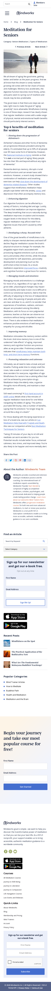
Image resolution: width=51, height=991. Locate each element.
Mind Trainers (9, 919)
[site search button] (29, 4)
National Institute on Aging (19, 155)
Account (7, 923)
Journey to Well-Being (12, 882)
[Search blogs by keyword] (44, 541)
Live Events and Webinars (13, 898)
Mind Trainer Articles (15, 682)
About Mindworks (10, 907)
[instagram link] (10, 851)
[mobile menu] (7, 13)
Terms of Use (37, 988)
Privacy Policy (9, 927)
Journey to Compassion (13, 890)
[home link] (25, 823)
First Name (11, 578)
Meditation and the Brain (17, 699)
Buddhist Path (12, 690)
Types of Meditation (38, 41)
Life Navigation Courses (13, 894)
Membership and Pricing (13, 915)
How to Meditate (13, 686)
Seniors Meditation (20, 41)
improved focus (31, 268)
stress (39, 190)
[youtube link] (15, 851)
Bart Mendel (33, 486)
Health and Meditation (16, 695)
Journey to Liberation (12, 886)
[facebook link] (5, 851)
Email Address (12, 589)
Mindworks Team (35, 469)
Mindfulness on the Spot (23, 641)
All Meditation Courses (12, 878)
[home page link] (25, 13)
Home (6, 22)
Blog (16, 22)
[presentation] (24, 962)
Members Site (39, 4)
